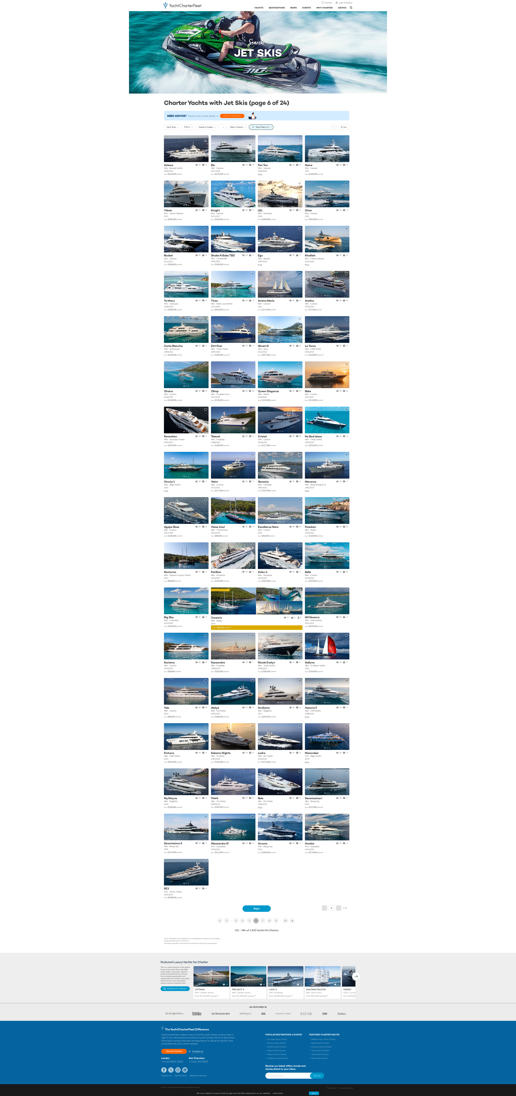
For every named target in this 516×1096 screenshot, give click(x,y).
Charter (173, 13)
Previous (324, 908)
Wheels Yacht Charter (320, 1043)
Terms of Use (331, 1088)
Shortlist (328, 3)
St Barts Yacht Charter (276, 1047)
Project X (238, 989)
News (293, 7)
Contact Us (166, 1075)
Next (257, 908)
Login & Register (345, 3)
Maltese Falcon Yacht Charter (323, 1039)
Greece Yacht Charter (276, 1050)
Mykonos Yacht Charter (277, 1054)
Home (165, 13)
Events (306, 7)
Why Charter (324, 7)
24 (285, 920)
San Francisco (197, 1058)
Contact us (197, 1051)
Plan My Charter (174, 1051)
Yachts (258, 7)
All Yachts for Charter (176, 988)
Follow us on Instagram (178, 1070)
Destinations (277, 7)
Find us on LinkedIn (185, 1070)
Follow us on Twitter (171, 1070)
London (165, 1058)
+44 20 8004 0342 (172, 1061)
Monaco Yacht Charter (276, 1043)
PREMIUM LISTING (218, 590)
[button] (168, 148)
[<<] (220, 920)
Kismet (347, 989)
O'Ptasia (200, 989)
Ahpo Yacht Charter (319, 1058)
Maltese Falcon (316, 989)
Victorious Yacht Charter (321, 1047)
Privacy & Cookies (346, 1088)
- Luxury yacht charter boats (191, 5)
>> (292, 920)
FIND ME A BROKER (232, 116)
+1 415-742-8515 (198, 1061)
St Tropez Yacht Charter (277, 1039)
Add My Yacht (180, 1075)
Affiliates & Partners (198, 1075)
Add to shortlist (206, 138)
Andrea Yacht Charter (320, 1050)
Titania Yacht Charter (320, 1054)
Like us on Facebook (164, 1070)
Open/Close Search (351, 7)
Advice (342, 7)
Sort (345, 127)
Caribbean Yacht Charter (277, 1058)
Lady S (273, 989)
